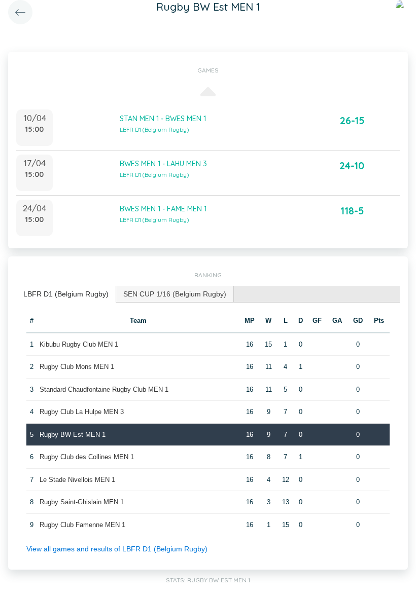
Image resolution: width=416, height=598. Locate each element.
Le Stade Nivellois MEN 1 (77, 479)
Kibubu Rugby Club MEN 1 (79, 344)
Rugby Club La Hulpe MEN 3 (82, 412)
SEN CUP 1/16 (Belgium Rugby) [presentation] (174, 294)
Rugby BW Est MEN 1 (73, 434)
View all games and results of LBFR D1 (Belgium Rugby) (116, 549)
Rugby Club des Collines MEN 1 (87, 457)
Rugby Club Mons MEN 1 (77, 366)
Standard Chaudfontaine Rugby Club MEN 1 (104, 389)
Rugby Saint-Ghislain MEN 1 (82, 502)
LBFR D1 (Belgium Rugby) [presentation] (66, 294)
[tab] (66, 294)
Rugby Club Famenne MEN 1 (82, 525)
